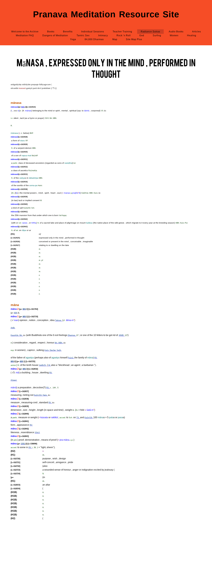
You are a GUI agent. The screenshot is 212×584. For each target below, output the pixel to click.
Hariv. (45, 395)
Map (114, 39)
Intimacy (103, 35)
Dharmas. (72, 335)
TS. (78, 417)
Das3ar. (53, 350)
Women (174, 35)
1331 (23, 444)
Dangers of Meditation (55, 35)
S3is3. (37, 432)
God (141, 35)
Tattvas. (58, 320)
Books (50, 31)
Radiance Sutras (150, 31)
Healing (191, 35)
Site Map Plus (134, 39)
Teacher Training (122, 31)
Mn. (21, 335)
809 (15, 313)
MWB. (122, 335)
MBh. (60, 343)
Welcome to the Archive (25, 31)
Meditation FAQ (25, 35)
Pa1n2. (71, 358)
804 (24, 309)
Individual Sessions (92, 31)
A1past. (14, 380)
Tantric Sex (83, 35)
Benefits (68, 31)
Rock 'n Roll (124, 35)
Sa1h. (59, 350)
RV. (95, 358)
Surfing (157, 35)
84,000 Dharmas (94, 39)
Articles (196, 31)
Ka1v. (47, 350)
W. (49, 365)
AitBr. (13, 328)
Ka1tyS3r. (38, 395)
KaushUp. (15, 335)
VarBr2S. (43, 365)
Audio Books (176, 31)
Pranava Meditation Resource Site (106, 14)
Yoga (73, 39)
